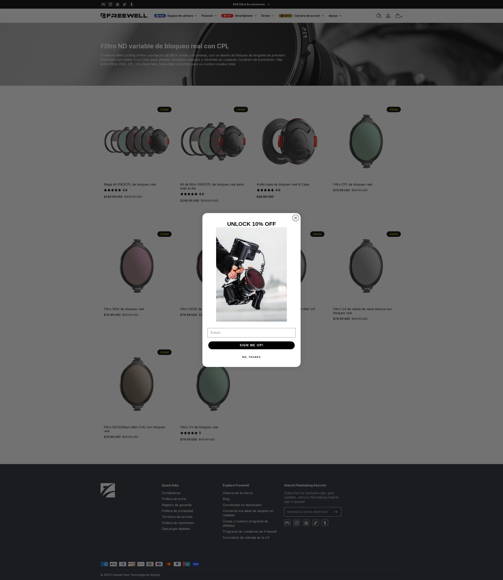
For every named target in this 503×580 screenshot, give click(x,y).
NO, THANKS (251, 357)
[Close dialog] (296, 218)
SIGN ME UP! (251, 345)
